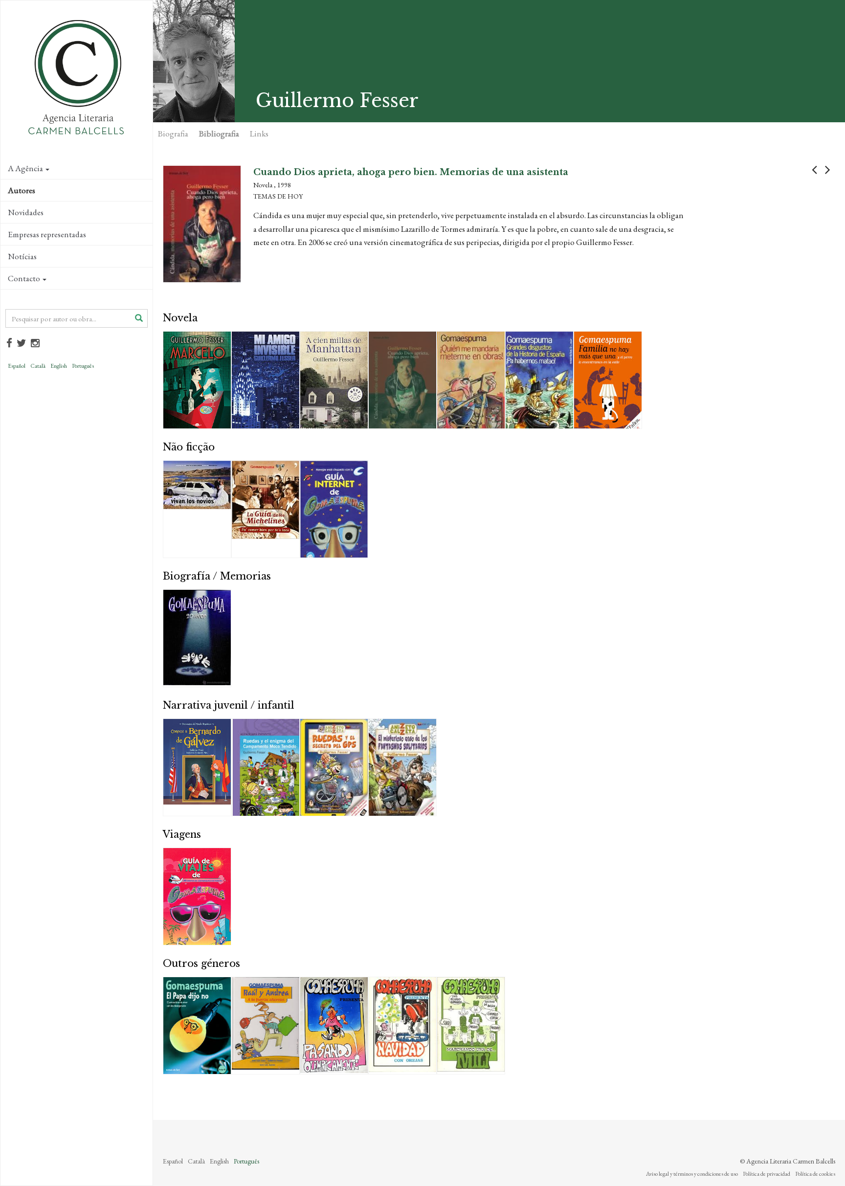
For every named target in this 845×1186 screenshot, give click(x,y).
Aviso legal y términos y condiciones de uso (692, 1174)
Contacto (24, 278)
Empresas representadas (47, 234)
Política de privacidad (766, 1174)
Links (259, 133)
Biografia (173, 133)
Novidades (26, 212)
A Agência (25, 168)
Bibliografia (219, 133)
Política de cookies (815, 1174)
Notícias (22, 256)
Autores (21, 190)
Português (83, 366)
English (58, 366)
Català (37, 366)
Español (16, 366)
